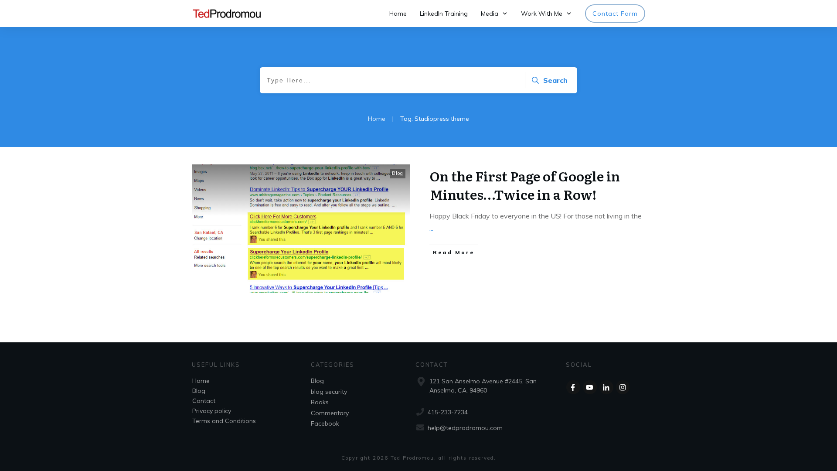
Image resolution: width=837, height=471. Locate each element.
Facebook (325, 423)
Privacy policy (211, 411)
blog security (329, 392)
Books (320, 402)
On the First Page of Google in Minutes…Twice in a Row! (525, 185)
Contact (203, 401)
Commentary (330, 413)
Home (201, 381)
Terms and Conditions (224, 421)
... (431, 228)
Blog (397, 173)
